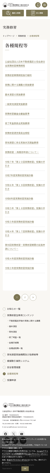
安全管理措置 (13, 367)
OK (25, 469)
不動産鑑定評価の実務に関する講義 (24, 320)
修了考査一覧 (15, 337)
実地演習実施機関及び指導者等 (22, 354)
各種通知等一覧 (16, 348)
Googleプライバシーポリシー (36, 454)
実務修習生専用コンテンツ (20, 315)
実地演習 (13, 331)
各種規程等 (12, 373)
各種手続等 (14, 342)
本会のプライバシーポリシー (18, 460)
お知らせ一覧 (13, 308)
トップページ (8, 36)
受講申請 (11, 380)
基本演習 (13, 326)
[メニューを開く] (44, 5)
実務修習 (22, 36)
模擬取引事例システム (18, 360)
